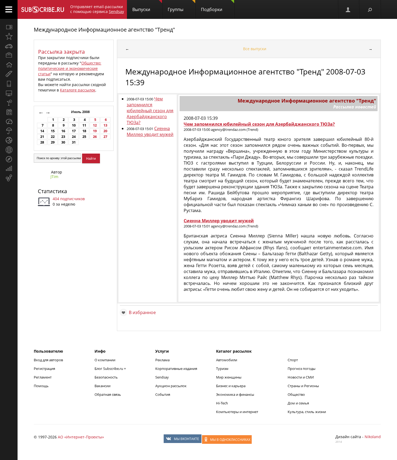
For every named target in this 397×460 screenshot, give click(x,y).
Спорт (293, 359)
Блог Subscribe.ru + (111, 368)
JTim (54, 176)
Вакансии (102, 385)
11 (84, 125)
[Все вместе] (9, 27)
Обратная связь (108, 394)
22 (53, 136)
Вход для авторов (48, 359)
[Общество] (9, 121)
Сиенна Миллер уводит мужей (150, 131)
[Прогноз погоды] (9, 131)
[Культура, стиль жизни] (9, 102)
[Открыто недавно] (9, 36)
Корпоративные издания (176, 368)
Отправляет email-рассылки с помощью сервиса (97, 9)
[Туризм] (9, 159)
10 (74, 125)
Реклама (162, 359)
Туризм (222, 368)
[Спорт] (9, 140)
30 (63, 142)
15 (53, 131)
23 (63, 136)
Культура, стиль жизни (307, 411)
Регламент (43, 377)
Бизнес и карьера (230, 385)
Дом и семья (298, 403)
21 (42, 136)
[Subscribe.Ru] (43, 9)
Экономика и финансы (235, 394)
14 (42, 131)
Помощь (41, 385)
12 (95, 125)
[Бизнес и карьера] (9, 55)
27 (105, 136)
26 (95, 136)
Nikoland (373, 436)
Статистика (52, 191)
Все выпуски (254, 48)
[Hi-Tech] (9, 84)
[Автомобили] (9, 46)
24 (74, 136)
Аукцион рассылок (171, 385)
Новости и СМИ (301, 377)
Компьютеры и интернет (237, 411)
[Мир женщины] (9, 74)
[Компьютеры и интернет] (9, 93)
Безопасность (106, 377)
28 (42, 142)
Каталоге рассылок (77, 90)
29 (53, 142)
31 (74, 142)
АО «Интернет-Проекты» (81, 436)
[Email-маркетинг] (9, 178)
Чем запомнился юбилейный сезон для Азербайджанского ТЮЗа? (150, 110)
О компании (105, 359)
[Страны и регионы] (9, 150)
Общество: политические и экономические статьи (69, 68)
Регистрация (44, 368)
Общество (296, 394)
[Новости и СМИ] (9, 112)
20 (105, 131)
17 (74, 131)
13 (105, 125)
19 (95, 131)
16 (63, 131)
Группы (175, 9)
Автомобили (226, 359)
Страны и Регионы (303, 385)
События (162, 394)
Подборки (211, 9)
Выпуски (141, 9)
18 (84, 131)
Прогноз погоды (301, 368)
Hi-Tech (222, 403)
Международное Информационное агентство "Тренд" (104, 29)
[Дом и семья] (9, 65)
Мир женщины (228, 377)
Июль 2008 (80, 112)
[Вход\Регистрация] (348, 9)
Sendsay (162, 377)
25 (84, 136)
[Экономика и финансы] (9, 169)
